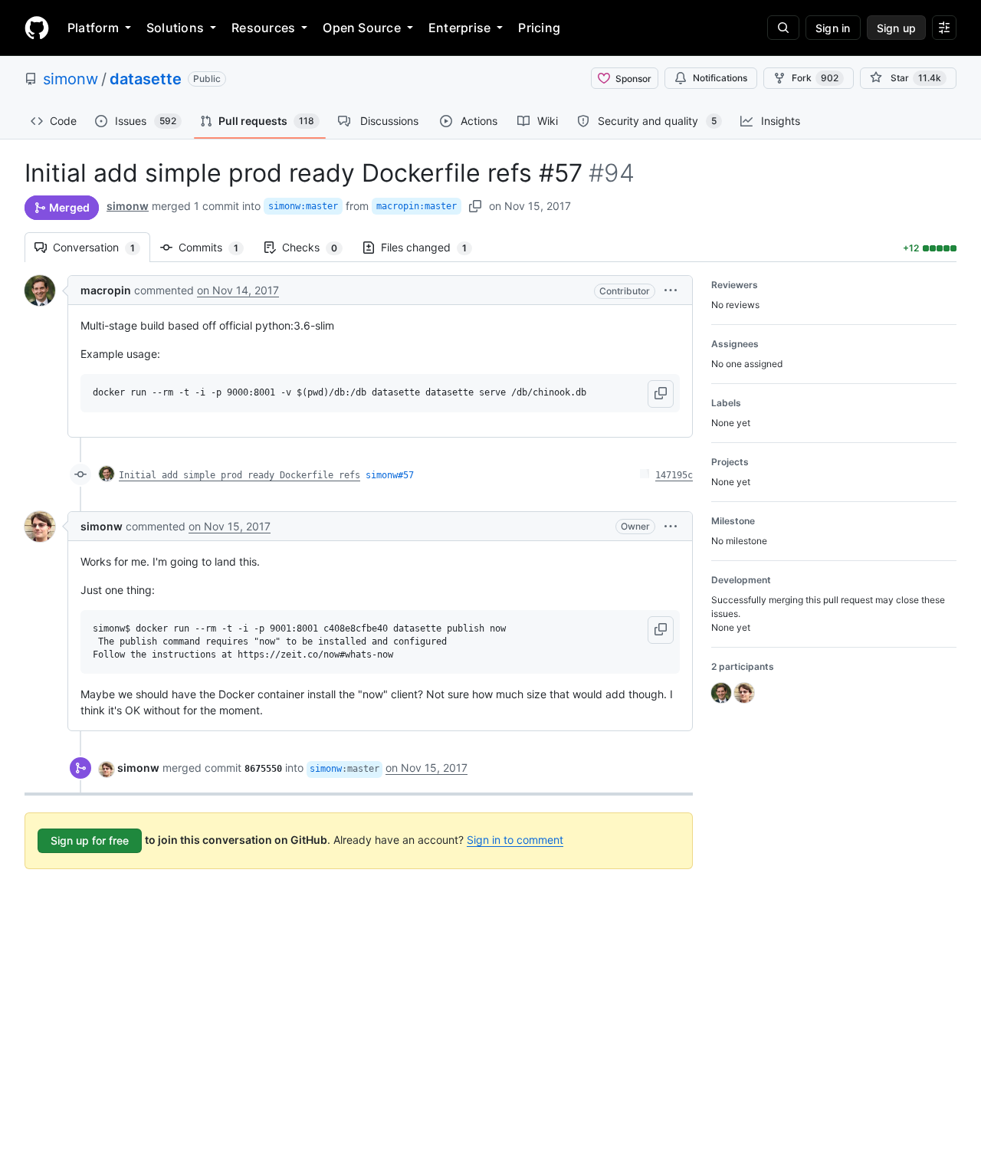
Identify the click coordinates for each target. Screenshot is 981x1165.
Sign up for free (90, 840)
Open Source (362, 27)
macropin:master (416, 206)
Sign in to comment (515, 839)
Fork (815, 78)
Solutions (175, 27)
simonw (70, 79)
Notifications (720, 78)
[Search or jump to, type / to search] (783, 27)
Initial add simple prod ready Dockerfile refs (239, 475)
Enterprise (459, 27)
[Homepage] (37, 27)
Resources (263, 27)
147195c (674, 475)
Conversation (101, 247)
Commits (216, 247)
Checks (317, 247)
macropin (105, 290)
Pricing (539, 27)
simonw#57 (390, 475)
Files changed (431, 247)
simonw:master (303, 206)
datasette (146, 79)
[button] (670, 290)
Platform (93, 27)
